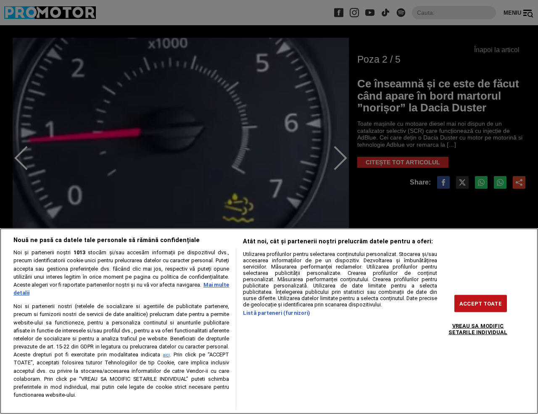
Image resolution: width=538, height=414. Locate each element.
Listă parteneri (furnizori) (276, 313)
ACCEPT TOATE (480, 303)
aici (166, 355)
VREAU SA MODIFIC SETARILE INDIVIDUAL (477, 328)
